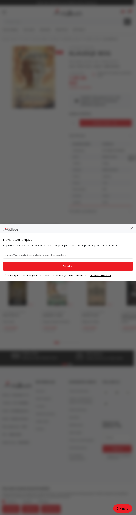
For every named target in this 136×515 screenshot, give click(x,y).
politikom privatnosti (100, 275)
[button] (131, 229)
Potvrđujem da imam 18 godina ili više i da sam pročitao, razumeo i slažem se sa (59, 275)
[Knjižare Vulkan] (10, 228)
